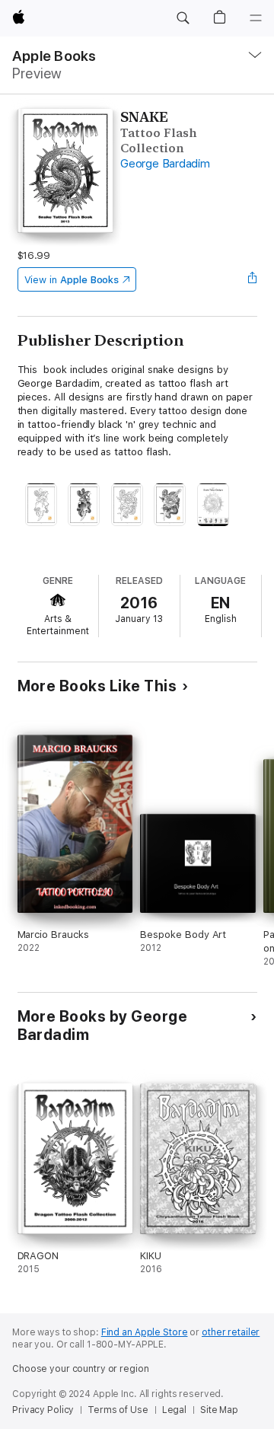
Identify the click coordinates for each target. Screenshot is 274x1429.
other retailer (231, 1332)
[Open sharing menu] (252, 279)
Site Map (219, 1410)
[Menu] (255, 18)
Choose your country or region (80, 1369)
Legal (174, 1410)
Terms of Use (118, 1410)
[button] (182, 18)
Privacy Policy (43, 1410)
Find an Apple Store (144, 1332)
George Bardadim (164, 164)
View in (71, 279)
